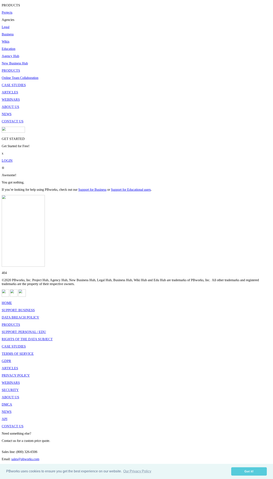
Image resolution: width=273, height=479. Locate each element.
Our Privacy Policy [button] (137, 471)
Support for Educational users (131, 189)
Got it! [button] (249, 471)
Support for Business (92, 189)
